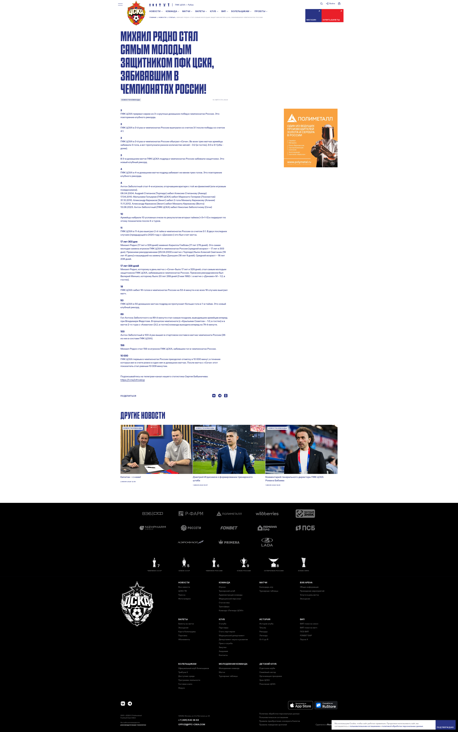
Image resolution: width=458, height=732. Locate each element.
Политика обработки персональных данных (279, 714)
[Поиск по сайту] (321, 3)
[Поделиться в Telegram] (220, 396)
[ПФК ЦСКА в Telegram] (129, 703)
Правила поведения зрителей (273, 725)
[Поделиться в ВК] (214, 396)
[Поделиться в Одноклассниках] (226, 396)
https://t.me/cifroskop (132, 379)
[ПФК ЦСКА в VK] (122, 703)
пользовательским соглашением (365, 726)
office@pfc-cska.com (191, 724)
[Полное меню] (120, 4)
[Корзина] (339, 3)
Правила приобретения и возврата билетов (279, 721)
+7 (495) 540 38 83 (188, 720)
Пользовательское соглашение (273, 717)
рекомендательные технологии (133, 725)
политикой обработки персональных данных (402, 726)
